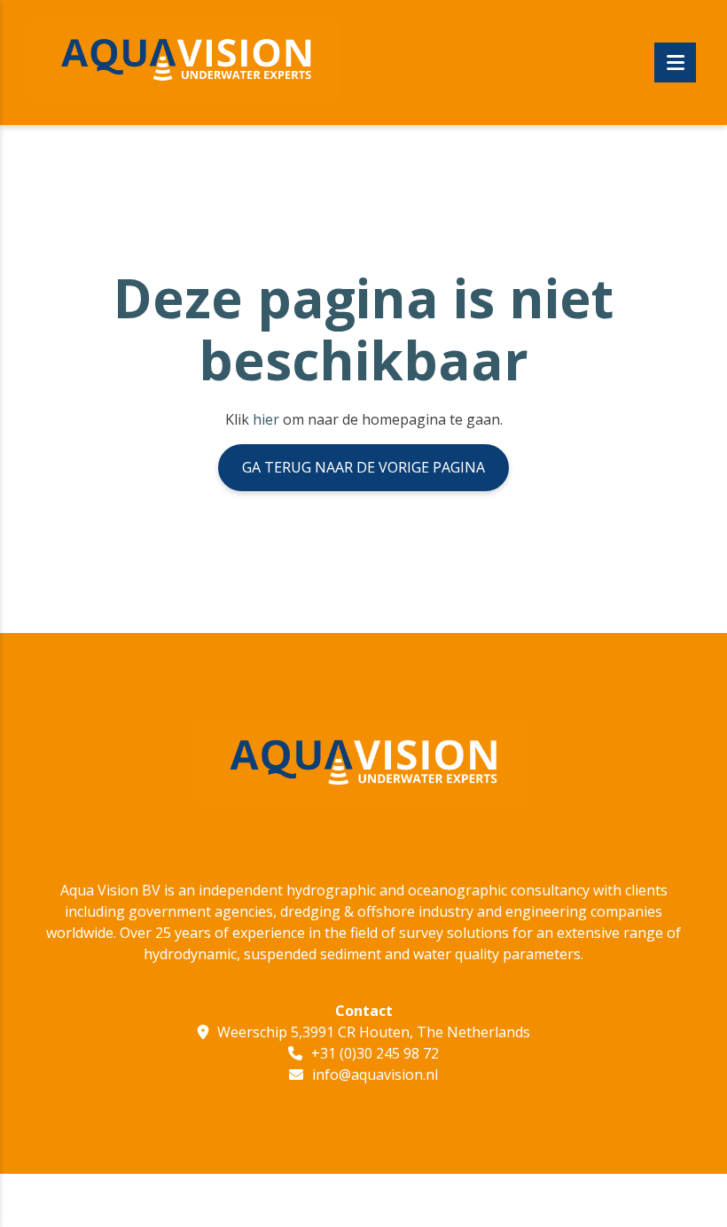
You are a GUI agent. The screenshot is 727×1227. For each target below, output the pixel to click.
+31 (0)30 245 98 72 (375, 1053)
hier (266, 419)
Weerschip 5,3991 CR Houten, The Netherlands (373, 1032)
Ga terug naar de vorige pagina (363, 467)
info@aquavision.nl (375, 1074)
